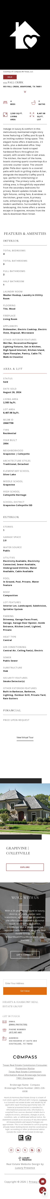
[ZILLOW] (38, 1150)
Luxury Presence (25, 1167)
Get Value (25, 990)
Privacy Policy (37, 1181)
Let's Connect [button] (25, 955)
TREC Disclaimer (25, 1078)
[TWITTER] (25, 1150)
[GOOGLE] (31, 1150)
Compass (43, 1100)
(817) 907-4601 (15, 1032)
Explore (25, 867)
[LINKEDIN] (18, 1150)
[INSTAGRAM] (11, 1150)
